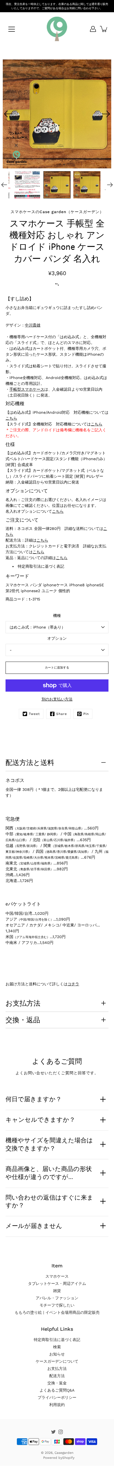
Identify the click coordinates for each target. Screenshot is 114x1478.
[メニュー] (12, 29)
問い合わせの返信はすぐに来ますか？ (49, 1201)
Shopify (68, 1458)
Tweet (34, 714)
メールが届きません (34, 1226)
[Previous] (8, 113)
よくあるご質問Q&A (57, 1390)
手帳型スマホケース (26, 389)
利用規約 (57, 1404)
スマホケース (57, 1276)
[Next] (105, 113)
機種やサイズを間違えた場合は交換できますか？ (49, 1144)
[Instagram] (60, 1432)
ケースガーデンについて (57, 1361)
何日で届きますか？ (34, 1099)
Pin (86, 714)
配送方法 (57, 1376)
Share (61, 714)
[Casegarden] (57, 29)
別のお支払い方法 (57, 699)
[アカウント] (93, 28)
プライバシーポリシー (57, 1397)
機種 (57, 615)
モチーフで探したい (57, 1305)
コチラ (73, 984)
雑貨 (57, 1290)
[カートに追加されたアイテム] (104, 28)
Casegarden (64, 1453)
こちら (11, 418)
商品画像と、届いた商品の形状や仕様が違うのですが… (49, 1173)
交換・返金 (57, 1383)
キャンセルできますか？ (40, 1119)
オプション (57, 638)
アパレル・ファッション (57, 1298)
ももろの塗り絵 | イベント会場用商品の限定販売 (57, 1312)
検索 (57, 1347)
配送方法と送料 (30, 762)
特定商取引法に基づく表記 (41, 566)
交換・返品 (23, 1019)
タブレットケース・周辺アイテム (57, 1283)
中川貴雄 (32, 325)
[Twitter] (53, 1432)
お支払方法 (23, 1003)
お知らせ (57, 1354)
